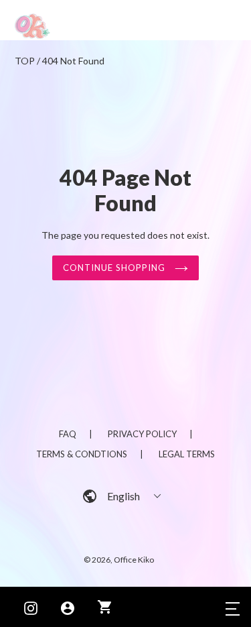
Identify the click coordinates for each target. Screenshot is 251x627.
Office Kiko (134, 560)
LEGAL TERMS (187, 454)
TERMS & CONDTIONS (81, 454)
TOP (25, 60)
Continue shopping (116, 267)
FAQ (67, 434)
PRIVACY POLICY (142, 434)
